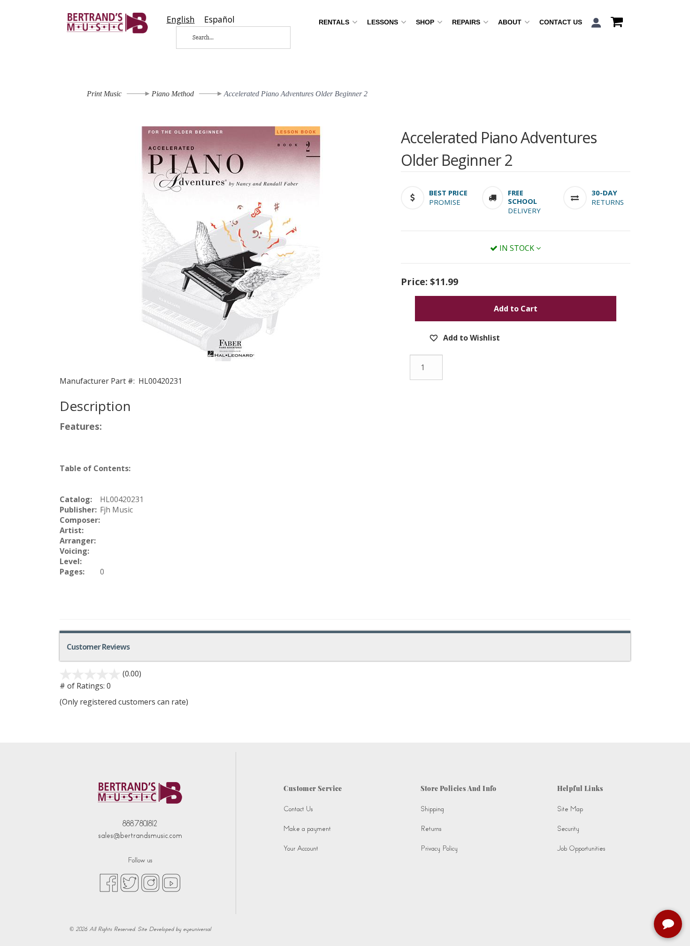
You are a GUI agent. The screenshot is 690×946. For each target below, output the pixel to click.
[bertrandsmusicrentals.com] (107, 23)
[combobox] (180, 19)
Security (568, 829)
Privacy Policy (439, 849)
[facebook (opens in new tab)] (109, 882)
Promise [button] (444, 202)
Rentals (335, 22)
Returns (431, 829)
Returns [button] (607, 202)
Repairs (467, 22)
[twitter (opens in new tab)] (129, 882)
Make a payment (307, 829)
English (181, 19)
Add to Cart (515, 308)
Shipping (432, 809)
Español (219, 19)
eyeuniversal (197, 929)
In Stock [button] (517, 248)
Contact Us (560, 22)
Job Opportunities (581, 849)
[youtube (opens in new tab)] (171, 882)
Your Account (301, 849)
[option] (219, 19)
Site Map (570, 809)
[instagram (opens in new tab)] (150, 882)
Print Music (104, 94)
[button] (596, 23)
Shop (426, 22)
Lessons (383, 22)
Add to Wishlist (470, 338)
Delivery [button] (524, 210)
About (510, 22)
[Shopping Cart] (614, 23)
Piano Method (173, 94)
